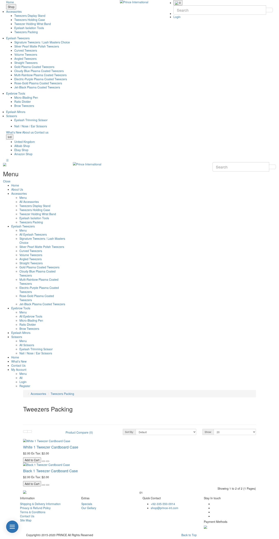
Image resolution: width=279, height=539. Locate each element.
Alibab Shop (22, 146)
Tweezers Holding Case (29, 20)
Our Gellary (88, 508)
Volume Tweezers (25, 54)
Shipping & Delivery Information (40, 504)
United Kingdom (24, 142)
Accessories (14, 11)
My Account (18, 369)
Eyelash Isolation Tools (29, 28)
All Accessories (29, 202)
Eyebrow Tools (15, 93)
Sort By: (129, 432)
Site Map (25, 520)
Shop (11, 7)
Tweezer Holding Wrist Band (32, 24)
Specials (86, 504)
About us (28, 132)
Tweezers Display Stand (29, 16)
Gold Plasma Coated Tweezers (34, 67)
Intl (10, 137)
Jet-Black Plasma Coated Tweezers (37, 87)
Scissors (11, 116)
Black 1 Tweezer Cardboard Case (50, 470)
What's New (13, 132)
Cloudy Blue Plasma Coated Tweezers (39, 71)
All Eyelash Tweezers (33, 234)
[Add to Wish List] (43, 461)
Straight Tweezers (26, 63)
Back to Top (189, 535)
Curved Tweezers (25, 50)
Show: (208, 432)
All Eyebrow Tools (30, 316)
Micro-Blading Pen (26, 97)
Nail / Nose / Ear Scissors (30, 126)
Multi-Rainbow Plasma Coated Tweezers (40, 75)
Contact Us (18, 365)
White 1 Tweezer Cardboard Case (50, 447)
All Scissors (26, 345)
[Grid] (29, 431)
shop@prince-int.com (164, 508)
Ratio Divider (22, 101)
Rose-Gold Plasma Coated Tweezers (38, 83)
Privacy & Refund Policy (35, 508)
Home (10, 2)
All (20, 378)
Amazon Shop (23, 154)
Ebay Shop (21, 150)
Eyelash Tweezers (18, 38)
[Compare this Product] (47, 461)
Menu (23, 197)
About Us (17, 189)
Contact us (41, 132)
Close (6, 181)
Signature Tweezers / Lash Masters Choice (42, 42)
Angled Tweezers (25, 58)
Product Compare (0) (79, 432)
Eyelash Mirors (15, 112)
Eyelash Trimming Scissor (31, 120)
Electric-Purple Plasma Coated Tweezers (40, 79)
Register (24, 386)
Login (177, 17)
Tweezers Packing (26, 32)
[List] (25, 431)
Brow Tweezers (24, 106)
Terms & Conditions (32, 512)
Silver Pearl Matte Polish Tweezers (36, 46)
